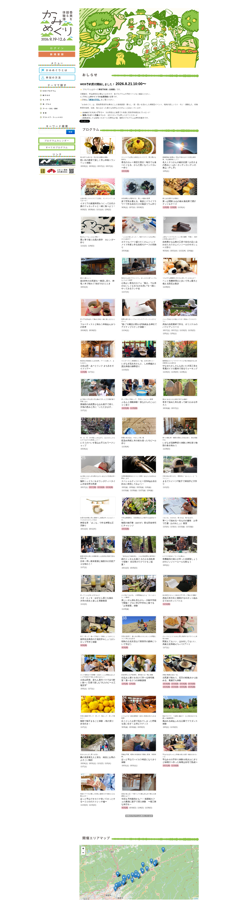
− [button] (83, 852)
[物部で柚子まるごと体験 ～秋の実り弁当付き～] (147, 869)
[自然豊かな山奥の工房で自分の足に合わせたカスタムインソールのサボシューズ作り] (163, 850)
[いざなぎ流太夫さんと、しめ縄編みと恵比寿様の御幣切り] (154, 864)
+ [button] (83, 848)
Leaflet (196, 898)
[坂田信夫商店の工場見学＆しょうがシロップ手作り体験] (115, 889)
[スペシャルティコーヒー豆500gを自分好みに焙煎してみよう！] (132, 875)
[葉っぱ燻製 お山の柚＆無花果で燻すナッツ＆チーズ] (142, 871)
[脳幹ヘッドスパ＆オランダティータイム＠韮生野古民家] (138, 876)
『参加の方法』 (94, 100)
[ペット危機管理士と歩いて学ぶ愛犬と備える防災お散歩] (136, 875)
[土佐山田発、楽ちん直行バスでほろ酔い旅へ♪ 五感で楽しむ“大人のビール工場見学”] (128, 877)
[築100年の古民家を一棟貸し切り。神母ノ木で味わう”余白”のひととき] (123, 883)
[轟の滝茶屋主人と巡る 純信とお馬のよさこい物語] (151, 861)
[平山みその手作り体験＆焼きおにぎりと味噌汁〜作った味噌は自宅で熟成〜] (117, 874)
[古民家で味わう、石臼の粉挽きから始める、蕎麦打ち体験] (132, 880)
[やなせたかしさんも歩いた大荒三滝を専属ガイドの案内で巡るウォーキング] (143, 865)
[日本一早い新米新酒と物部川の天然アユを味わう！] (116, 886)
